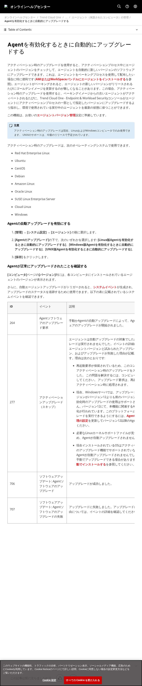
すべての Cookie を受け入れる (83, 680)
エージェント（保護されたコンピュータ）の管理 (100, 17)
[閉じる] (136, 666)
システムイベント (105, 287)
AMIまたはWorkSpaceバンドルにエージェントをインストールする (81, 79)
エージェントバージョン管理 (56, 115)
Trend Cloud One (50, 17)
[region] (71, 673)
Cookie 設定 (49, 680)
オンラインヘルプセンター (20, 17)
